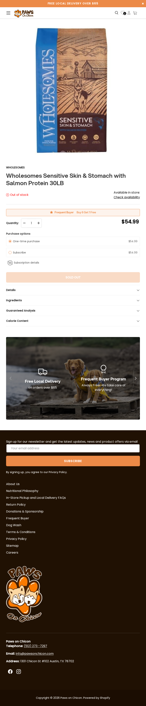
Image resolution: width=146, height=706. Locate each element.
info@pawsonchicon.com (35, 653)
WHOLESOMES (15, 167)
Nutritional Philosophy (22, 491)
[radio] (10, 241)
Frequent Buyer (17, 518)
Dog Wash (13, 525)
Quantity (12, 223)
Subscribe (20, 252)
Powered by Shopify (96, 698)
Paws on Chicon (71, 698)
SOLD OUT (73, 277)
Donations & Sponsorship (25, 511)
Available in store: (127, 194)
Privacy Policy (16, 539)
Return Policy (16, 504)
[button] (135, 13)
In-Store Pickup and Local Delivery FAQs (36, 498)
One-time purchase (26, 241)
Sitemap (12, 545)
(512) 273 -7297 (35, 646)
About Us (13, 484)
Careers (12, 552)
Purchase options (18, 234)
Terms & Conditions (20, 532)
